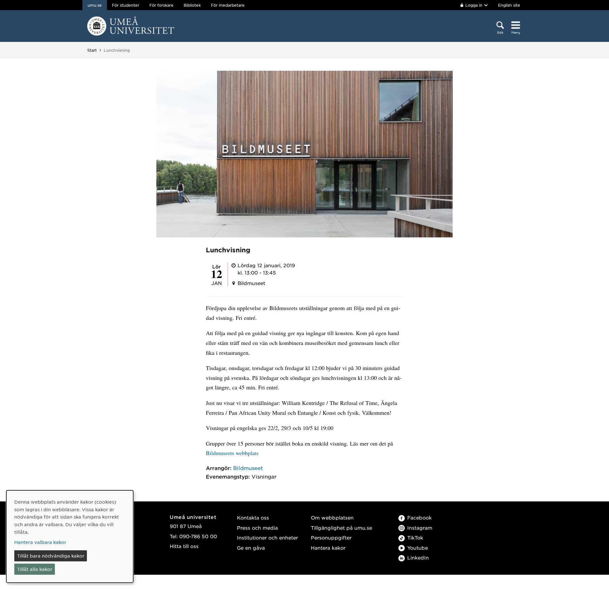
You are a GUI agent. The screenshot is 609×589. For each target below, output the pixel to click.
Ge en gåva (251, 548)
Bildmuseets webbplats (232, 453)
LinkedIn (418, 557)
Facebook (419, 517)
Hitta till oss (184, 546)
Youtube (417, 548)
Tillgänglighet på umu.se (341, 528)
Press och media (257, 528)
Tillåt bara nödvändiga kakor (50, 556)
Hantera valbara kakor (40, 542)
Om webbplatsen (332, 517)
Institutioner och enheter (267, 537)
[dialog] (69, 536)
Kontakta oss (253, 517)
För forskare (161, 5)
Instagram (419, 528)
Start (92, 50)
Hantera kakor (328, 548)
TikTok (415, 537)
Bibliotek (192, 5)
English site (509, 5)
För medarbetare (228, 5)
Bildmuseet (248, 468)
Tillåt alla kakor (34, 569)
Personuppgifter (331, 537)
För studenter (125, 5)
